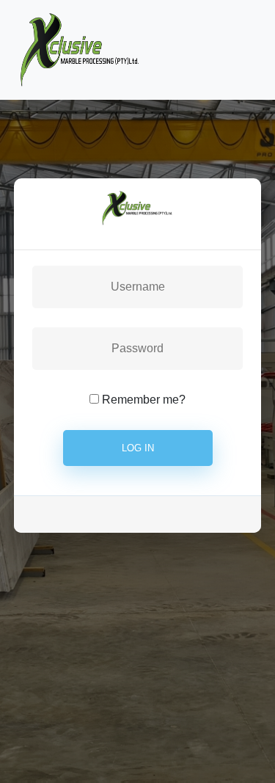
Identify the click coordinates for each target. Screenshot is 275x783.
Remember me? (144, 399)
